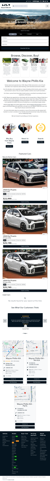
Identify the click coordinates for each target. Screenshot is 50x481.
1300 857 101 (9, 367)
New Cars (23, 436)
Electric (4, 442)
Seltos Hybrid (13, 440)
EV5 (13, 458)
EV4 (13, 456)
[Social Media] (46, 1)
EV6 (13, 459)
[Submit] (13, 6)
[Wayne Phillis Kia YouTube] (44, 1)
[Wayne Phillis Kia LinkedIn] (47, 1)
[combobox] (20, 6)
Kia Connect (34, 455)
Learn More (9, 146)
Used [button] (37, 34)
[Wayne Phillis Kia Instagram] (42, 1)
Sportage (14, 444)
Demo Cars (24, 437)
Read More (25, 142)
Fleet (22, 444)
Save (44, 187)
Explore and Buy (25, 202)
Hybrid (4, 439)
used (20, 104)
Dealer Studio (11, 479)
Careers (42, 439)
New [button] (13, 34)
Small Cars (5, 436)
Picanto (14, 462)
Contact (30, 1)
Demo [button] (21, 34)
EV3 (13, 455)
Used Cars (23, 439)
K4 (12, 464)
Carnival (14, 453)
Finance (23, 442)
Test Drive (23, 447)
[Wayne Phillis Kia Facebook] (40, 1)
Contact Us (13, 379)
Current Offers (24, 441)
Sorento (14, 448)
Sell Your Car (24, 445)
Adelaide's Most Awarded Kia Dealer (43, 455)
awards (17, 100)
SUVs (4, 437)
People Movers (6, 441)
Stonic (13, 436)
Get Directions (13, 382)
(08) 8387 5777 (33, 367)
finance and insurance (36, 104)
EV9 (13, 461)
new (9, 104)
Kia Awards (43, 452)
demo (12, 104)
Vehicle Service (34, 438)
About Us (42, 438)
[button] (47, 6)
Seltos (13, 437)
